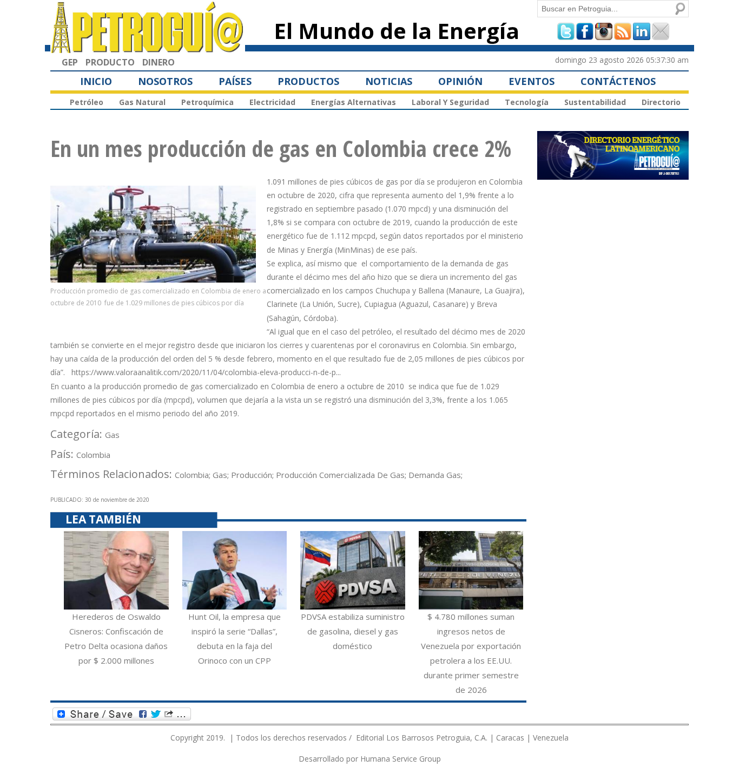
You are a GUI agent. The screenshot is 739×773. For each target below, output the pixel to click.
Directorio (661, 102)
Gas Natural (142, 102)
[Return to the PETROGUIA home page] (147, 48)
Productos (308, 81)
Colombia (93, 454)
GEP (70, 62)
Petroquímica (207, 102)
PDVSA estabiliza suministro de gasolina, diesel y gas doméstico (353, 631)
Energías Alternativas (353, 102)
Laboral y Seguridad (450, 102)
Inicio (96, 81)
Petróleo (86, 102)
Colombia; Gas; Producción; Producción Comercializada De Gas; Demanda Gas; (319, 474)
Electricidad (272, 102)
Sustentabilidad (595, 102)
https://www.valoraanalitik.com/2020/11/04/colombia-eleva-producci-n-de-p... (206, 372)
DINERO (158, 62)
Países (235, 81)
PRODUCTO (110, 62)
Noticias (388, 81)
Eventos (532, 81)
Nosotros (165, 81)
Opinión (460, 81)
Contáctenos (618, 81)
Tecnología (527, 102)
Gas (112, 434)
